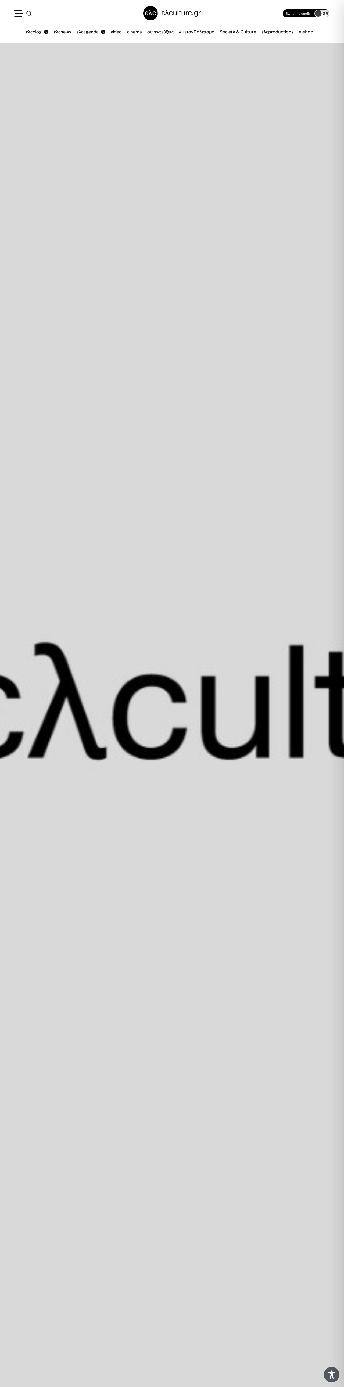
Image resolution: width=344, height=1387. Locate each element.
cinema (134, 31)
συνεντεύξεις (160, 31)
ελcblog (34, 31)
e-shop (306, 31)
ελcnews (62, 31)
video (116, 31)
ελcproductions (277, 31)
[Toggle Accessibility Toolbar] (331, 1374)
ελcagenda (88, 31)
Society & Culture (238, 31)
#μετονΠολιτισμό (196, 31)
